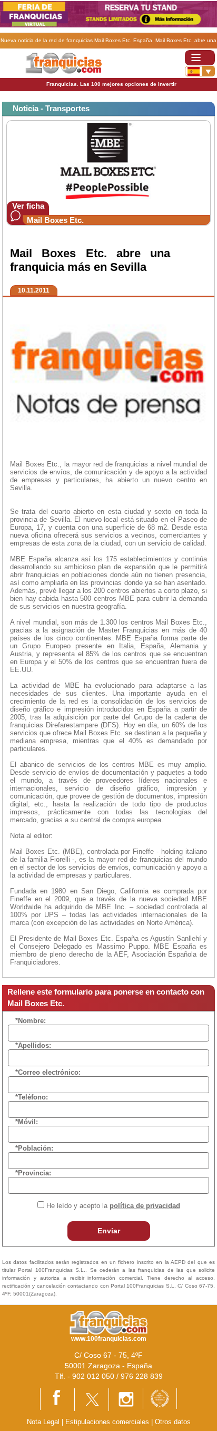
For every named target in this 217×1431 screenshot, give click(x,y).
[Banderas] (200, 71)
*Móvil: (26, 1122)
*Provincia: (33, 1173)
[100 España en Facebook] (57, 1399)
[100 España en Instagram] (126, 1399)
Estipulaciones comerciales (108, 1422)
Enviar (108, 1230)
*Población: (34, 1148)
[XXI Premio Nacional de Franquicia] (160, 1398)
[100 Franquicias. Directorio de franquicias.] (63, 63)
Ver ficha (28, 205)
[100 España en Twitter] (91, 1399)
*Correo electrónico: (48, 1072)
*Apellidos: (33, 1045)
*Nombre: (30, 1021)
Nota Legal (43, 1422)
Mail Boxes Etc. (55, 220)
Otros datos (173, 1422)
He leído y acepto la (113, 1206)
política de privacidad (145, 1206)
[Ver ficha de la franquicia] (108, 160)
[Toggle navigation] (200, 57)
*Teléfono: (31, 1097)
